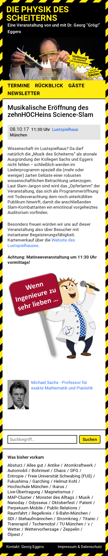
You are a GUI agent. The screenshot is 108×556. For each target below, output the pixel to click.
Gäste (76, 86)
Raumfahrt (17, 513)
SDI (11, 518)
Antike (53, 465)
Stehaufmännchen (35, 518)
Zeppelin (71, 529)
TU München (71, 523)
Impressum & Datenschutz (80, 546)
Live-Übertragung (24, 491)
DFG (74, 470)
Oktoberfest (63, 502)
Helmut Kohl (65, 481)
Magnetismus (57, 491)
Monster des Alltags (55, 497)
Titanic (89, 518)
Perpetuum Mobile (25, 507)
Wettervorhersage (42, 529)
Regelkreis (41, 513)
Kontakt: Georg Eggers (25, 546)
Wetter (14, 529)
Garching (40, 481)
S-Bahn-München (72, 513)
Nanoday (16, 502)
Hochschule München (28, 486)
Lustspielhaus (65, 129)
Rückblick (49, 86)
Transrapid (18, 523)
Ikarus (58, 486)
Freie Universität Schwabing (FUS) (60, 476)
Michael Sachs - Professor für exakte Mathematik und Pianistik (62, 385)
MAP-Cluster (20, 497)
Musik (84, 497)
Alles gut (35, 465)
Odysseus (38, 502)
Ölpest (14, 534)
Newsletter (24, 93)
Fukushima (18, 481)
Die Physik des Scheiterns (37, 13)
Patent (85, 502)
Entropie (16, 476)
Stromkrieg (67, 518)
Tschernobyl (43, 523)
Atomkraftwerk (78, 465)
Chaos (60, 470)
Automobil (17, 470)
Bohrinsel (40, 470)
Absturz (15, 465)
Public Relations (62, 507)
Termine (19, 86)
